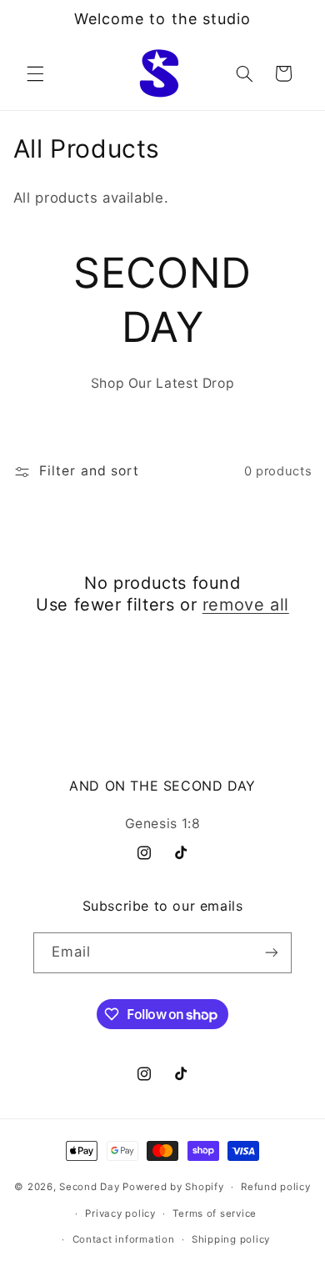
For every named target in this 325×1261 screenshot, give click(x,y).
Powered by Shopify (172, 1187)
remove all (245, 605)
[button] (35, 73)
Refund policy (276, 1187)
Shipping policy (231, 1239)
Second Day (89, 1187)
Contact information (123, 1239)
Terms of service (214, 1213)
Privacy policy (120, 1213)
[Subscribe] (271, 952)
